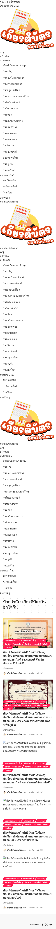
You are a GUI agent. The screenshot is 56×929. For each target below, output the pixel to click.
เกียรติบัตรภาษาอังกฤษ (14, 65)
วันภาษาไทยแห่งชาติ (13, 77)
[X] (46, 925)
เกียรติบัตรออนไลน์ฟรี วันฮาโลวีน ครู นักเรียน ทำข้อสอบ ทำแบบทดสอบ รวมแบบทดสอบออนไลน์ (27, 894)
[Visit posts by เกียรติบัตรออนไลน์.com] (4, 673)
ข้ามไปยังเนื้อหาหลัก (10, 1)
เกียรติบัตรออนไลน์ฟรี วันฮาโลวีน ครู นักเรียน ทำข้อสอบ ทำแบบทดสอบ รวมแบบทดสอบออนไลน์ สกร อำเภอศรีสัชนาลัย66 (27, 778)
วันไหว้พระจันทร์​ (11, 102)
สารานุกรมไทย (10, 157)
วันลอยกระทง (10, 139)
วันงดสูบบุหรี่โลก (11, 90)
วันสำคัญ (7, 71)
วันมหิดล (7, 114)
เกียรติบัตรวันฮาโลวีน (13, 644)
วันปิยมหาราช (10, 127)
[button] (28, 52)
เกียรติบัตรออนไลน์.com (16, 673)
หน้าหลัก (4, 56)
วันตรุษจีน (8, 164)
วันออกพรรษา (10, 133)
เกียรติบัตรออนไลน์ (9, 6)
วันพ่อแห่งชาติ (10, 151)
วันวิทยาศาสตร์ (10, 108)
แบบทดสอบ (6, 60)
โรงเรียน (7, 192)
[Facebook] (42, 925)
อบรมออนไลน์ (7, 175)
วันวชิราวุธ (8, 145)
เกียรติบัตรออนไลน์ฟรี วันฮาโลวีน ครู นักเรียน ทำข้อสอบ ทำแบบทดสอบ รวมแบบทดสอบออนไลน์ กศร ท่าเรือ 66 (27, 836)
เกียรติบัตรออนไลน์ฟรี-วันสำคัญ (36, 644)
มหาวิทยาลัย (9, 180)
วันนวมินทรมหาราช (13, 120)
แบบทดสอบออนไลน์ (12, 640)
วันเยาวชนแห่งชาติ (12, 83)
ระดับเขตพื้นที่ (10, 186)
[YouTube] (51, 925)
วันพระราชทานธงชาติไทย (16, 96)
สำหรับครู (5, 197)
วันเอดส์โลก (9, 170)
